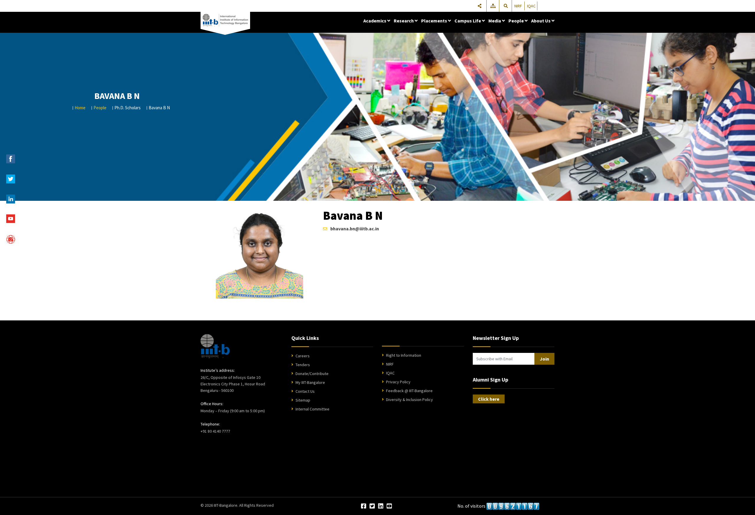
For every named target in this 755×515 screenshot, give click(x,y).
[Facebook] (363, 506)
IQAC (531, 6)
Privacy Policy (398, 381)
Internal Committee (312, 409)
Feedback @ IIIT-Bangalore (409, 390)
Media (495, 21)
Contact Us (305, 391)
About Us (541, 21)
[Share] (479, 6)
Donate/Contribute (312, 373)
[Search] (505, 6)
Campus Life (468, 21)
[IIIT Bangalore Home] (215, 346)
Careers (303, 355)
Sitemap (303, 400)
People (516, 21)
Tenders (303, 364)
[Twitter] (372, 506)
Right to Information (403, 355)
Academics (375, 21)
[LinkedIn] (380, 506)
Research (404, 21)
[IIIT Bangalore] (225, 20)
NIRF (518, 6)
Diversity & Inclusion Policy (409, 399)
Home (80, 107)
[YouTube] (389, 506)
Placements (434, 21)
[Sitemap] (493, 6)
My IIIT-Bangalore (310, 382)
